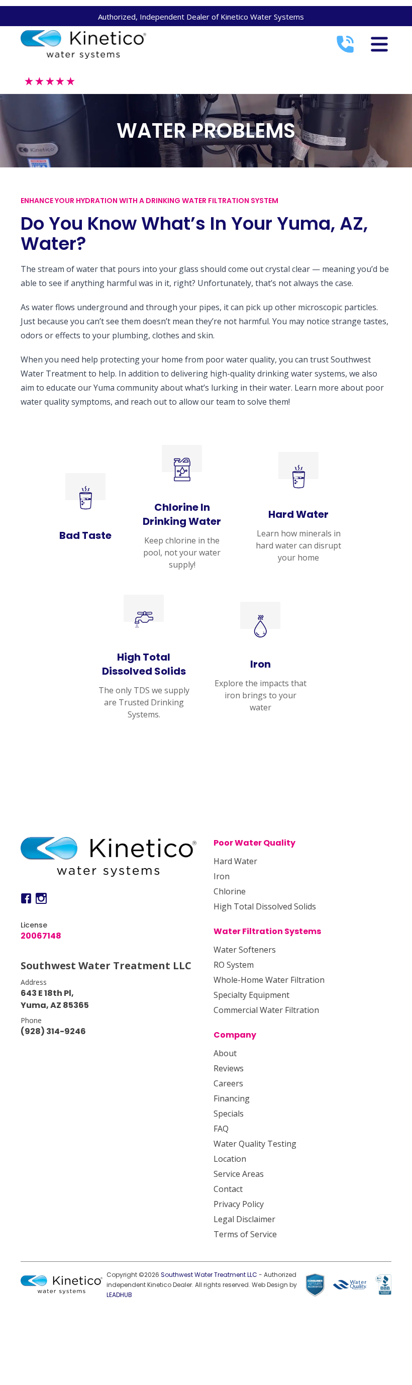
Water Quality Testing (255, 1143)
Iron (222, 876)
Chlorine (230, 891)
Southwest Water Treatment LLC (209, 1274)
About (225, 1053)
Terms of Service (245, 1234)
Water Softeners (245, 949)
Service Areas (239, 1173)
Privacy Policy (239, 1204)
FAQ (221, 1128)
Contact (228, 1188)
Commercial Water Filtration (266, 1009)
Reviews (229, 1068)
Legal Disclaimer (244, 1219)
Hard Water (235, 861)
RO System (234, 964)
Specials (229, 1113)
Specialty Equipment (251, 994)
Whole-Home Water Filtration (269, 979)
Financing (232, 1098)
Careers (228, 1083)
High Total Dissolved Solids (265, 906)
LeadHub (119, 1294)
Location (230, 1158)
